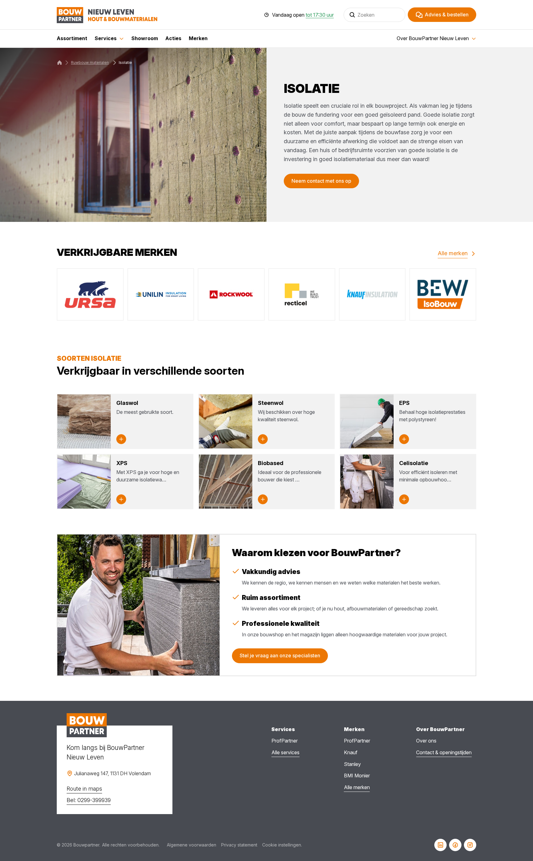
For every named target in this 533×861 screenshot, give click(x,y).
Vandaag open (303, 15)
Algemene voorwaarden (191, 844)
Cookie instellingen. (282, 844)
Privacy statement (239, 844)
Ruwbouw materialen (90, 62)
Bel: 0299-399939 (89, 800)
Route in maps (84, 788)
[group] (90, 294)
